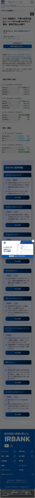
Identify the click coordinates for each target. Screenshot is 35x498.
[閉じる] (33, 241)
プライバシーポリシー (19, 494)
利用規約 (23, 490)
